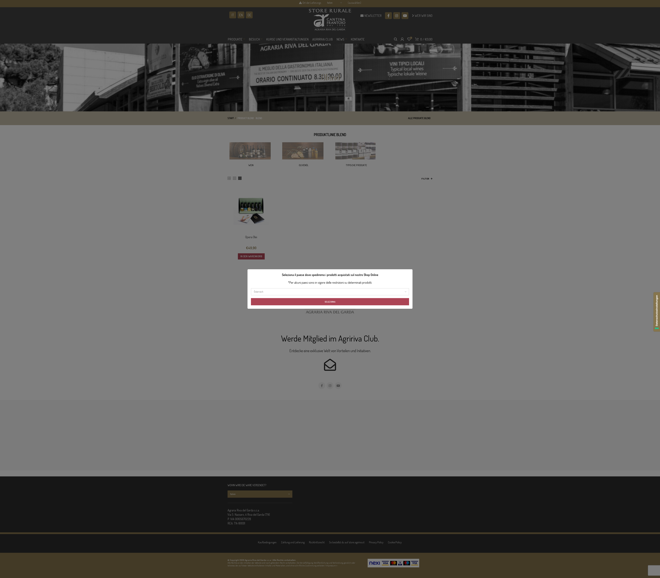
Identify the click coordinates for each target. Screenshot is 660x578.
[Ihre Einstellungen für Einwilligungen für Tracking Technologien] (656, 312)
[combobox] (330, 291)
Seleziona (330, 301)
